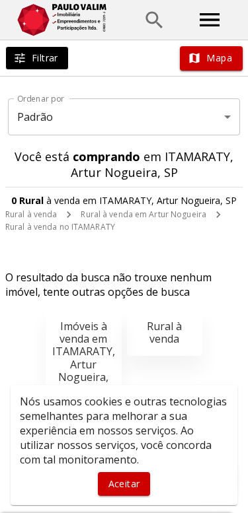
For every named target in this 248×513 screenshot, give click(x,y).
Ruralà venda (164, 332)
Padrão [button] (35, 117)
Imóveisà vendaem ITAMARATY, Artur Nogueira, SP (83, 358)
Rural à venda (31, 214)
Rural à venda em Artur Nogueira (143, 214)
